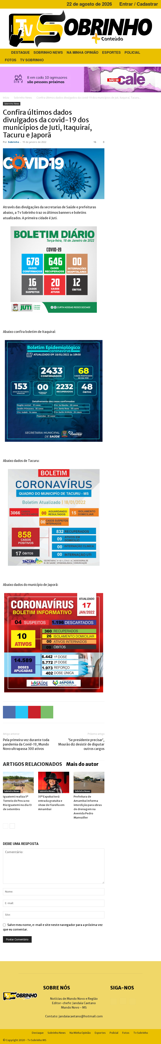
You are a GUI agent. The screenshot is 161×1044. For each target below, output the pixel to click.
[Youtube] (20, 4)
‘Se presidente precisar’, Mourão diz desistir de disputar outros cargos (81, 744)
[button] (153, 53)
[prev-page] (5, 826)
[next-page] (12, 826)
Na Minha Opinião (82, 52)
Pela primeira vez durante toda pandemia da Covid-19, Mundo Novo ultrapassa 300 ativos (26, 744)
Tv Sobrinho (32, 59)
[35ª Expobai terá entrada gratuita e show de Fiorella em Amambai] (53, 782)
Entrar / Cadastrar (138, 3)
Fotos (10, 59)
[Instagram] (13, 4)
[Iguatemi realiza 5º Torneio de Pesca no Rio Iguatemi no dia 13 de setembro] (18, 782)
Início (6, 97)
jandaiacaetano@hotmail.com (81, 1016)
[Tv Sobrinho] (80, 29)
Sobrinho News (48, 52)
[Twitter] (22, 712)
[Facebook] (6, 4)
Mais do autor (82, 764)
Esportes (111, 52)
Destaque (20, 52)
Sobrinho (13, 141)
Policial (132, 52)
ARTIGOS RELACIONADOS (32, 764)
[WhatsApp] (47, 712)
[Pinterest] (34, 712)
